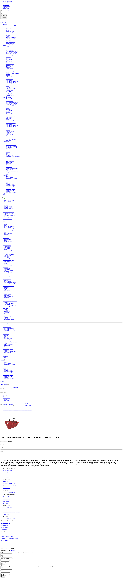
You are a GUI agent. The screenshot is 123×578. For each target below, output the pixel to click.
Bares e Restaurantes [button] (5, 276)
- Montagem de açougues (8, 216)
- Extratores (5, 252)
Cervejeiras (8, 112)
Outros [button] (2, 381)
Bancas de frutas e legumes (11, 147)
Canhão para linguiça (10, 31)
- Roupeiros (5, 356)
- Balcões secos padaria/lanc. (9, 231)
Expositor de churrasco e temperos (13, 156)
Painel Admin (6, 8)
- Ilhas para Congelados (8, 213)
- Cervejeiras (5, 293)
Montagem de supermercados (11, 168)
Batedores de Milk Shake (11, 105)
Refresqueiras (8, 94)
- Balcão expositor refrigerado (9, 230)
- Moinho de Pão (6, 269)
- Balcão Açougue (6, 202)
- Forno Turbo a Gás (7, 256)
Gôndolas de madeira (10, 164)
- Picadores (5, 317)
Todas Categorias (6, 194)
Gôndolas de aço (9, 163)
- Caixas (4, 204)
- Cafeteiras (5, 235)
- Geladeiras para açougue (8, 212)
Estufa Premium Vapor (10, 71)
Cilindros (7, 62)
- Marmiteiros (6, 313)
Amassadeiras (8, 47)
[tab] (61, 198)
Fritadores (8, 87)
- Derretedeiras (6, 243)
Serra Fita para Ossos (10, 44)
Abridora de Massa (9, 98)
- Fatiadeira (5, 253)
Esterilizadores (9, 69)
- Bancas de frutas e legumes (9, 330)
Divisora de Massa (9, 67)
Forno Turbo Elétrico (10, 77)
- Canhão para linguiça (7, 206)
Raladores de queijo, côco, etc (12, 171)
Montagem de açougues (10, 42)
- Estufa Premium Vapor (8, 248)
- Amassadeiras (6, 225)
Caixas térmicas (9, 59)
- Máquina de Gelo (7, 316)
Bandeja (7, 54)
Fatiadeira (8, 75)
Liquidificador (8, 132)
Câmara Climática (9, 65)
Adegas (7, 46)
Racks (7, 170)
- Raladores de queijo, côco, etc (9, 354)
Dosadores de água (9, 68)
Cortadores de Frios (10, 32)
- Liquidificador (6, 312)
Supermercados (6, 141)
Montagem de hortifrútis (10, 190)
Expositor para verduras (10, 185)
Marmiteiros (8, 133)
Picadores (8, 137)
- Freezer (5, 210)
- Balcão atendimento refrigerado (9, 228)
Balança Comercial (9, 27)
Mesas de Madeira (9, 134)
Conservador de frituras (10, 116)
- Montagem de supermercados (9, 351)
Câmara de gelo (9, 117)
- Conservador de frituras (8, 296)
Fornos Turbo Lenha (10, 83)
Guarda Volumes (9, 162)
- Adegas (5, 224)
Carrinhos (8, 152)
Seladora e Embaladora (10, 43)
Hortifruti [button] (2, 360)
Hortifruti (5, 175)
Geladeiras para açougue (11, 37)
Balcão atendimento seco (11, 145)
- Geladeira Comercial (7, 311)
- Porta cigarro (6, 318)
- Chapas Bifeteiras (7, 239)
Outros (4, 193)
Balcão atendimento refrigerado (12, 51)
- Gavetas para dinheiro (7, 344)
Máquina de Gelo (9, 135)
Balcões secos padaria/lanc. (11, 53)
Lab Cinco (12, 550)
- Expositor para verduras (8, 371)
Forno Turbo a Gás (9, 79)
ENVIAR (2, 564)
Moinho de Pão (9, 91)
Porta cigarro (8, 138)
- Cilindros (5, 240)
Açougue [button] (2, 198)
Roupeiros (8, 172)
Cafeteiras (8, 58)
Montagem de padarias (10, 93)
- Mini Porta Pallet (6, 350)
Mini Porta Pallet (9, 167)
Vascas (7, 96)
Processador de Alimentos (11, 139)
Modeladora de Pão (10, 90)
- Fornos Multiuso (6, 257)
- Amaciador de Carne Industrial (9, 200)
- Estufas (5, 249)
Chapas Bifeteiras (9, 61)
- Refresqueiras (6, 271)
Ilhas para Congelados (10, 38)
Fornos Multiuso (9, 80)
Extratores (8, 74)
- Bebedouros (6, 234)
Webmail (5, 7)
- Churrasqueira (6, 295)
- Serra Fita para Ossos (7, 219)
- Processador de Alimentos (8, 319)
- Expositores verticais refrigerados (10, 250)
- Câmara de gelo (6, 297)
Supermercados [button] (4, 323)
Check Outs (8, 154)
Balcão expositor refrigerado (11, 52)
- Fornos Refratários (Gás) (8, 260)
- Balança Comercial (7, 201)
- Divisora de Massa (7, 245)
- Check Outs (5, 337)
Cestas (7, 153)
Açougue (5, 24)
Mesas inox (8, 39)
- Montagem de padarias (8, 270)
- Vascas (4, 273)
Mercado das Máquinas (10, 492)
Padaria (4, 45)
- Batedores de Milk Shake (8, 286)
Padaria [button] (2, 222)
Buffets (7, 108)
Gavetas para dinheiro (10, 161)
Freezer (7, 36)
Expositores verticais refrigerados (12, 73)
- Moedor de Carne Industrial (9, 215)
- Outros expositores (7, 352)
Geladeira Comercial (10, 131)
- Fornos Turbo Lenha (7, 261)
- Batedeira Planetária (7, 233)
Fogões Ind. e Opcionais (11, 76)
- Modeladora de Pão (7, 268)
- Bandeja (5, 232)
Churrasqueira (8, 115)
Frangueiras (8, 35)
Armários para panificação (11, 49)
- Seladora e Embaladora (8, 217)
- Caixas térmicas (6, 236)
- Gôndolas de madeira (7, 347)
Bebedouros (8, 57)
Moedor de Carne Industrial (11, 40)
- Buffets (5, 288)
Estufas (7, 72)
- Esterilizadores (6, 247)
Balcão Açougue (9, 28)
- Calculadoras (6, 205)
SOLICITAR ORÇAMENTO (6, 441)
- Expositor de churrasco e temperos (10, 339)
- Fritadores (5, 264)
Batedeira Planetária (10, 55)
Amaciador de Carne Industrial (12, 25)
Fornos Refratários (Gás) (11, 82)
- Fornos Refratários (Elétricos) (9, 258)
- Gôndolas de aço (6, 346)
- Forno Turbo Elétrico (7, 255)
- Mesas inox (5, 214)
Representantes (6, 5)
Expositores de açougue (10, 33)
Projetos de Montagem (7, 1)
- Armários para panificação (8, 226)
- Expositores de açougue (8, 208)
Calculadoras (8, 30)
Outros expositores (9, 169)
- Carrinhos (5, 335)
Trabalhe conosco (6, 6)
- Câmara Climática (7, 242)
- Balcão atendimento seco (8, 328)
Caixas (7, 29)
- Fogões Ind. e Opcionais (8, 254)
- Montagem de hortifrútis (8, 376)
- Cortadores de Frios (7, 207)
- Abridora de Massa (7, 279)
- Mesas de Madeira (7, 315)
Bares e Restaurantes (7, 97)
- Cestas (4, 336)
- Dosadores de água (7, 246)
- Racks (4, 353)
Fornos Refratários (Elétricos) (12, 81)
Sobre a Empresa (6, 3)
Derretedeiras (8, 66)
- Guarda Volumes (6, 345)
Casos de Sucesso (6, 2)
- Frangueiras (5, 209)
